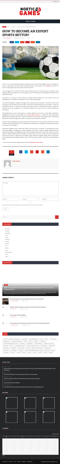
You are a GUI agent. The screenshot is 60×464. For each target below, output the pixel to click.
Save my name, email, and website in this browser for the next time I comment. (22, 205)
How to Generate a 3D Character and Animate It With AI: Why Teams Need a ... (29, 288)
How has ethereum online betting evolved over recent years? (27, 299)
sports (29, 352)
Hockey (7, 248)
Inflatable (13, 348)
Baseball (7, 231)
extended (5, 345)
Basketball (7, 233)
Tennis (6, 254)
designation (30, 343)
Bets (41, 339)
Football (7, 241)
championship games (17, 341)
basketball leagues (33, 339)
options (53, 350)
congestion (42, 341)
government (44, 345)
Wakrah (50, 352)
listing (28, 348)
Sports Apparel (8, 252)
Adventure (7, 229)
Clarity (25, 341)
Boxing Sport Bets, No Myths (18, 315)
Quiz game (6, 352)
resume (12, 352)
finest (11, 345)
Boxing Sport (6, 341)
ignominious (6, 348)
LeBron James (21, 348)
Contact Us (5, 461)
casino (6, 235)
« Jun (3, 455)
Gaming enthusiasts (20, 345)
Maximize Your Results (37, 348)
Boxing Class (53, 339)
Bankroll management (14, 339)
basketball (24, 339)
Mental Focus (48, 348)
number (21, 350)
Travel (6, 256)
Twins (45, 352)
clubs (30, 341)
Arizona (5, 339)
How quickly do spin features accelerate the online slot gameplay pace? (30, 323)
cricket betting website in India (10, 343)
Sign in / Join (56, 1)
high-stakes (52, 345)
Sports (4, 26)
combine (36, 341)
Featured (7, 239)
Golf (6, 246)
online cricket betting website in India (33, 350)
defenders (22, 343)
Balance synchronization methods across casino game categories (28, 307)
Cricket (6, 237)
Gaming (7, 243)
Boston (46, 339)
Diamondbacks (38, 343)
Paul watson (7, 38)
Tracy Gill (14, 308)
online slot (46, 350)
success (35, 352)
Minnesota (6, 350)
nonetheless (14, 350)
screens (18, 352)
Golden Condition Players (33, 345)
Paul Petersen (15, 300)
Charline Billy (15, 325)
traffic (40, 352)
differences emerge (49, 343)
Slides (24, 352)
